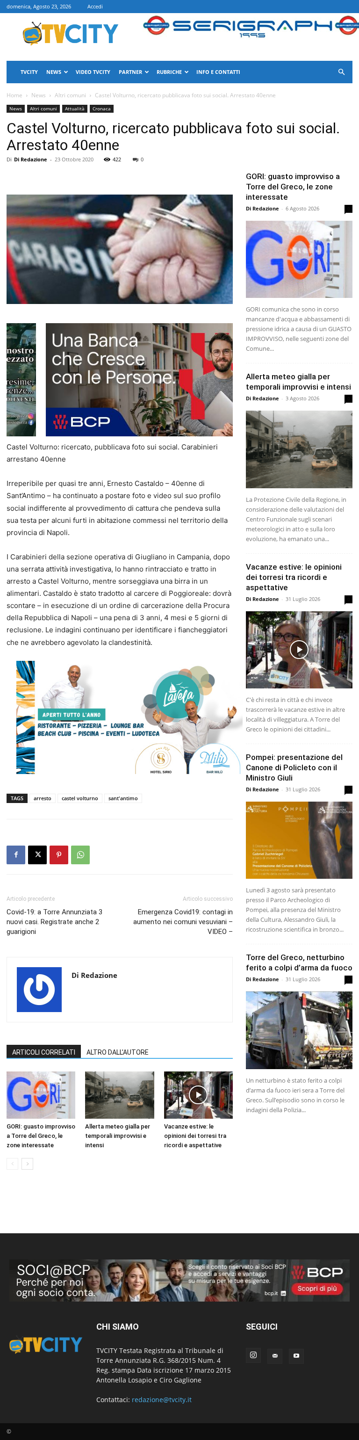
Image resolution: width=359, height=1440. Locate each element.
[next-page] (27, 1164)
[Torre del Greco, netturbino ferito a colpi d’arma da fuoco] (299, 1030)
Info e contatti (218, 71)
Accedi (95, 6)
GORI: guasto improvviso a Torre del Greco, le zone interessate (41, 1136)
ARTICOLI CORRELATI (43, 1052)
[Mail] (274, 1356)
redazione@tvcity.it (162, 1399)
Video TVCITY (93, 71)
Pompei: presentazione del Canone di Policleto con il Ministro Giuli (294, 767)
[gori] (214, 379)
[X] (37, 855)
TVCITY (29, 71)
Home (14, 95)
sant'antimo (123, 798)
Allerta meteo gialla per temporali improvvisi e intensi (117, 1136)
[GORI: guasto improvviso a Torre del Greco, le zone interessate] (41, 1095)
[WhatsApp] (80, 855)
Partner (130, 71)
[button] (341, 72)
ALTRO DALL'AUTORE (117, 1052)
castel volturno (80, 798)
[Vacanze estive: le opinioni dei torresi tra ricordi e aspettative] (198, 1095)
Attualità (75, 108)
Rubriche (169, 71)
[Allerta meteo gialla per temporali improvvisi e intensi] (119, 1095)
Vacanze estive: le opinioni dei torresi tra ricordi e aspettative (195, 1136)
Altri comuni (70, 95)
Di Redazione (30, 159)
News (53, 71)
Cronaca (102, 108)
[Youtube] (296, 1356)
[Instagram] (253, 1355)
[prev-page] (12, 1164)
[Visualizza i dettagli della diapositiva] (129, 717)
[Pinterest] (59, 855)
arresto (42, 798)
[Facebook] (16, 855)
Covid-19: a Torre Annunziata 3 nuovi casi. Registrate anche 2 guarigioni (54, 922)
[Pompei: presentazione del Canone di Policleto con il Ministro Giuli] (299, 840)
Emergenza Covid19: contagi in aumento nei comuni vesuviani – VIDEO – (183, 922)
